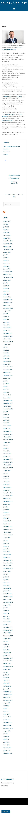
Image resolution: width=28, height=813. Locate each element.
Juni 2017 (6, 510)
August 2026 (6, 221)
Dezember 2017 (7, 493)
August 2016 (6, 538)
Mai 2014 (6, 613)
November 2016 (7, 529)
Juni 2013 (6, 644)
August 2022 (6, 344)
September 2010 (8, 728)
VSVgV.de (19, 96)
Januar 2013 (6, 655)
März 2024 (6, 294)
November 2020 (7, 403)
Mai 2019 (6, 448)
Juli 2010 (5, 734)
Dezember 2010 (7, 722)
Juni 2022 (6, 350)
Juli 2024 (5, 283)
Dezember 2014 (7, 594)
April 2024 (6, 291)
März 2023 (6, 325)
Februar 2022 (7, 361)
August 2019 (6, 442)
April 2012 (6, 680)
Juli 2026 (5, 224)
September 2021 (8, 375)
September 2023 (8, 308)
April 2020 (6, 420)
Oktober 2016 (7, 532)
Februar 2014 (7, 622)
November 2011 (7, 694)
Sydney (3, 803)
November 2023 (7, 302)
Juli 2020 (5, 412)
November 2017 (7, 496)
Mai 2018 (6, 479)
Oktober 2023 (7, 305)
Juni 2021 (6, 384)
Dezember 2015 (7, 560)
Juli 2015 (5, 574)
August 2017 (6, 504)
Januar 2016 (6, 557)
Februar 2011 (7, 717)
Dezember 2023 (7, 300)
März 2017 (6, 518)
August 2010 (6, 731)
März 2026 (6, 232)
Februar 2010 (7, 748)
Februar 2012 (7, 686)
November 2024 (7, 272)
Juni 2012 (6, 675)
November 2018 (7, 462)
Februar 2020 (7, 426)
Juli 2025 (5, 255)
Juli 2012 (5, 672)
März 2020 (6, 423)
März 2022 (6, 358)
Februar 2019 (7, 454)
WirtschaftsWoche (7, 120)
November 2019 (7, 434)
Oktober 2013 (7, 633)
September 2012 (8, 666)
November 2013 (7, 630)
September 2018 (8, 468)
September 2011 (8, 700)
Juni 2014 (6, 610)
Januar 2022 (6, 364)
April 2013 (6, 647)
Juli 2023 (5, 314)
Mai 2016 (6, 546)
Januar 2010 (6, 750)
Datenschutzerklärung (7, 783)
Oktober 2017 (7, 498)
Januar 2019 (6, 456)
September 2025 (8, 249)
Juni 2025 (6, 258)
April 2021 (6, 389)
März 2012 (6, 683)
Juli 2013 (5, 641)
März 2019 (6, 451)
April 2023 (6, 322)
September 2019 (8, 440)
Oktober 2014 (7, 599)
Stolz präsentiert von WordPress (10, 800)
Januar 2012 (6, 689)
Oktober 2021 (7, 372)
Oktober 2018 (7, 465)
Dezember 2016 (7, 526)
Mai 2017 (6, 512)
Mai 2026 (6, 230)
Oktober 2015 (7, 566)
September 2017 (8, 501)
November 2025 (7, 244)
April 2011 (6, 711)
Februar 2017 (7, 521)
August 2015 (6, 571)
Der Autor (6, 149)
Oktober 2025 (7, 246)
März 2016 (6, 552)
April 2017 (6, 515)
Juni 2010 (6, 736)
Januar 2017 (6, 524)
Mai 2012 (6, 678)
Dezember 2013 (7, 627)
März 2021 (6, 392)
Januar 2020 (6, 428)
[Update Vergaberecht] (14, 4)
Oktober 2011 (7, 697)
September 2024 (8, 277)
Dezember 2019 (7, 431)
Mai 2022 (6, 353)
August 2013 (6, 638)
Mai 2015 (6, 580)
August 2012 (6, 669)
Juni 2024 (6, 286)
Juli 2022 (5, 347)
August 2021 (6, 378)
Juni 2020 (6, 414)
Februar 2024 (7, 297)
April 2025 (6, 263)
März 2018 (6, 484)
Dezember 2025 (7, 241)
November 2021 (7, 370)
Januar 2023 (6, 330)
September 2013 (8, 636)
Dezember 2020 (7, 400)
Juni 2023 (6, 316)
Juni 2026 (6, 227)
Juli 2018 (5, 473)
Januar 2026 (6, 238)
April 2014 (6, 616)
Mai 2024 (6, 288)
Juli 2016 (5, 540)
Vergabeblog (7, 96)
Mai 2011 (6, 708)
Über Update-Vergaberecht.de (11, 146)
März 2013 (6, 650)
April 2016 (6, 549)
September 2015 (8, 568)
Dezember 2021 (7, 367)
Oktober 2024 (7, 274)
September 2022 (8, 342)
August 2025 (6, 252)
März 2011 (6, 714)
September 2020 (8, 409)
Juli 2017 (5, 507)
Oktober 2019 (7, 437)
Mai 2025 (6, 260)
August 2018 (6, 470)
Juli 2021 (5, 381)
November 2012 (7, 661)
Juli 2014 (5, 608)
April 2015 (6, 582)
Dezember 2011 (7, 692)
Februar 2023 (7, 328)
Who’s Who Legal (9, 114)
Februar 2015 (7, 588)
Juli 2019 (5, 445)
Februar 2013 (7, 652)
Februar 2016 (7, 554)
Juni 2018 (6, 476)
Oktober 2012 (7, 664)
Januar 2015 (6, 591)
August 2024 (6, 280)
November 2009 (7, 753)
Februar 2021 (7, 395)
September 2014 (8, 602)
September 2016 (8, 535)
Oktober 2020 (7, 406)
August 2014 (6, 605)
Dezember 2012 (7, 658)
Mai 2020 (6, 417)
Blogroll (5, 154)
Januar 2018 (6, 490)
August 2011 (6, 703)
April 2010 (6, 742)
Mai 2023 (6, 319)
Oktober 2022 (7, 339)
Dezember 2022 (7, 333)
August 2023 (6, 311)
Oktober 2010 (7, 725)
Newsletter (6, 152)
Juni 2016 (6, 543)
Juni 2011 (6, 706)
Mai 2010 (6, 739)
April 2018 (6, 482)
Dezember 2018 (7, 459)
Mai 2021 (6, 386)
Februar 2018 (7, 487)
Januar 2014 (6, 624)
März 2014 (6, 619)
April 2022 (6, 356)
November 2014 (7, 596)
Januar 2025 (6, 269)
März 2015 (6, 585)
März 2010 (6, 745)
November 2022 (7, 336)
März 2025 (6, 266)
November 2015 (7, 563)
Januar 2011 (6, 720)
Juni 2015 (6, 577)
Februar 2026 (7, 235)
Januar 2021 (6, 398)
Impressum (4, 785)
